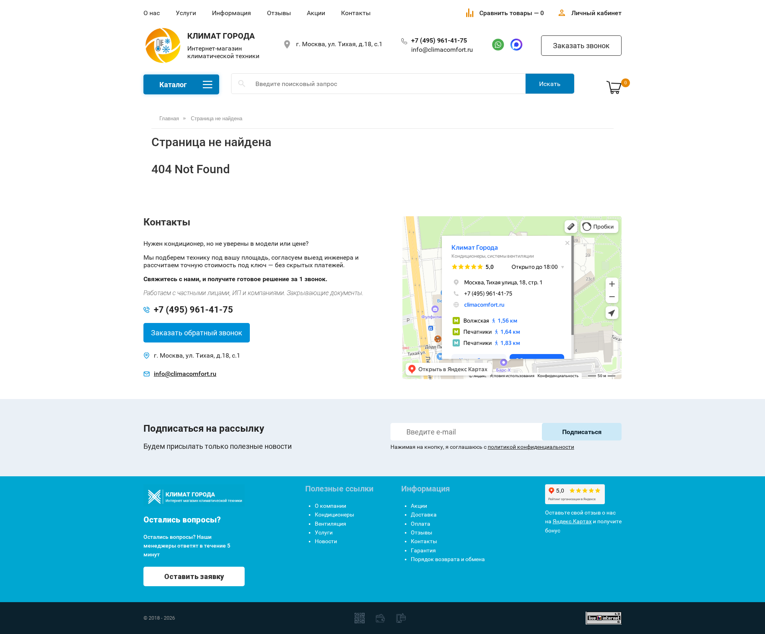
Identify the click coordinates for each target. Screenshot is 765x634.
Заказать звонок (581, 45)
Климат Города (221, 36)
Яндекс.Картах (572, 521)
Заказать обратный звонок (196, 333)
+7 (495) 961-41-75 (439, 40)
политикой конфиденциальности (531, 447)
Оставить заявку (194, 576)
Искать (550, 84)
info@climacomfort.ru (442, 49)
